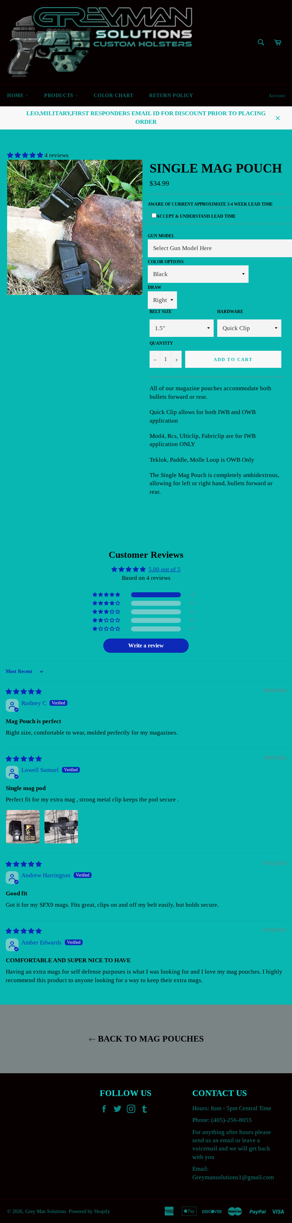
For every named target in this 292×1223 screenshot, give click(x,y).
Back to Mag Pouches (150, 1038)
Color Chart (114, 95)
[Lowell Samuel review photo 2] (61, 827)
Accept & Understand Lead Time (196, 216)
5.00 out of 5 (164, 569)
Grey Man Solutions (45, 1211)
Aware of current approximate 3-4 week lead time (210, 204)
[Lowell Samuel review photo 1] (23, 827)
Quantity (161, 343)
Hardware (230, 311)
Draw (154, 287)
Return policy (171, 95)
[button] (26, 155)
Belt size (161, 311)
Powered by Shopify (89, 1211)
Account (276, 95)
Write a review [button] (146, 645)
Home (16, 95)
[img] (24, 691)
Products (59, 95)
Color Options (166, 261)
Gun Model (161, 235)
